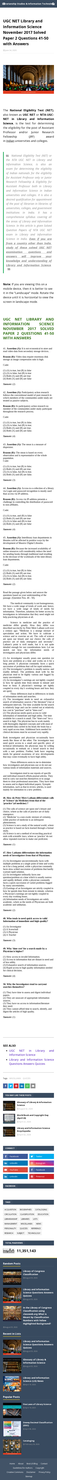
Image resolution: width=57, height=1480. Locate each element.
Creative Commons (15, 1472)
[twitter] (41, 1156)
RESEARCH (9, 1233)
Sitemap (28, 1476)
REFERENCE (36, 1228)
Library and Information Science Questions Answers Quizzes (38, 1292)
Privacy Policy (44, 1472)
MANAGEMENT (11, 1223)
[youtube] (15, 1169)
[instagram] (41, 1163)
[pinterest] (41, 1176)
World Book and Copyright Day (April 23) (32, 1117)
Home (12, 1463)
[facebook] (15, 1156)
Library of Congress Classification (34, 1273)
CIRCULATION (10, 1214)
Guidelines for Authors (22, 1468)
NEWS (38, 1223)
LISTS (35, 1219)
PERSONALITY (10, 1228)
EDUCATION (43, 1214)
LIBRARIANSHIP (11, 1219)
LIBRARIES (25, 1219)
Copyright (40, 1468)
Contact (44, 1463)
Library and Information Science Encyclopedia (33, 1129)
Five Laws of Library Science (37, 1404)
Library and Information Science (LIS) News (36, 1379)
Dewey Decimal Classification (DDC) (38, 1424)
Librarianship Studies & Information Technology (28, 3)
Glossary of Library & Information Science (34, 1104)
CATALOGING (41, 1209)
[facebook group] (41, 1169)
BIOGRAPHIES (25, 1209)
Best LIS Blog (32, 1463)
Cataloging (29, 1440)
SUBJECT (20, 1233)
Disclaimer (31, 1472)
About (20, 1463)
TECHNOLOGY (34, 1233)
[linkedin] (15, 1163)
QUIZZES (26, 1078)
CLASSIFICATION (27, 1214)
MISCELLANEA (15, 1078)
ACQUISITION (10, 1209)
